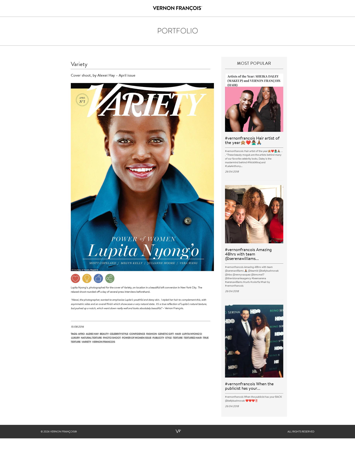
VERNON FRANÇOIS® (63, 432)
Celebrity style (119, 334)
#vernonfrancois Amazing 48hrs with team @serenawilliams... (248, 254)
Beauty (104, 334)
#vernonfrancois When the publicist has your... (249, 386)
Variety (86, 342)
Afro (81, 334)
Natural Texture (91, 338)
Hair (178, 334)
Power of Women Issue (136, 338)
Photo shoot (112, 338)
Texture (177, 338)
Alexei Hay (92, 334)
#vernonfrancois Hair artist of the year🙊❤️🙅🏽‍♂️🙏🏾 (252, 140)
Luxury (75, 338)
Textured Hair (193, 338)
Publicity (158, 338)
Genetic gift (166, 334)
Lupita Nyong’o (192, 334)
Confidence (137, 334)
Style (168, 338)
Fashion (151, 334)
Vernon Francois (103, 342)
